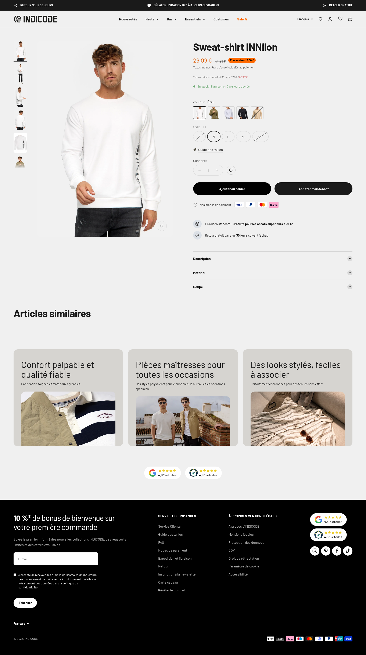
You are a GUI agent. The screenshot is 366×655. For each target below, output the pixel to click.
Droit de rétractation (244, 558)
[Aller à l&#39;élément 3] (20, 97)
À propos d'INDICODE (244, 526)
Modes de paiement (172, 550)
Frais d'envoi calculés (225, 67)
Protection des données (246, 542)
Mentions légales (241, 534)
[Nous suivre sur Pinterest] (325, 551)
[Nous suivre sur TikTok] (347, 551)
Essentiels (193, 19)
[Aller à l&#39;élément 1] (20, 51)
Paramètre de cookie (244, 566)
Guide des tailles (170, 534)
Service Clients (169, 526)
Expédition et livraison (175, 558)
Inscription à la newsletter (177, 574)
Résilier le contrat (171, 590)
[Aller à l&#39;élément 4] (20, 120)
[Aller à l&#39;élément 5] (20, 143)
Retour (163, 566)
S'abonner (25, 603)
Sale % (242, 19)
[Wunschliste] (340, 19)
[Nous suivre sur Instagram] (314, 551)
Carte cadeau (168, 582)
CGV (232, 550)
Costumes (221, 19)
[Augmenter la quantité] (217, 170)
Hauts (150, 19)
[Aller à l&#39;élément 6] (20, 166)
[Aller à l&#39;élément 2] (20, 74)
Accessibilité (238, 574)
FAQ (161, 542)
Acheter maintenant (313, 189)
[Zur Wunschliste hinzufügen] (231, 170)
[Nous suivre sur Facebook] (336, 551)
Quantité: (200, 161)
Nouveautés (128, 19)
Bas (169, 19)
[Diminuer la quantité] (199, 170)
